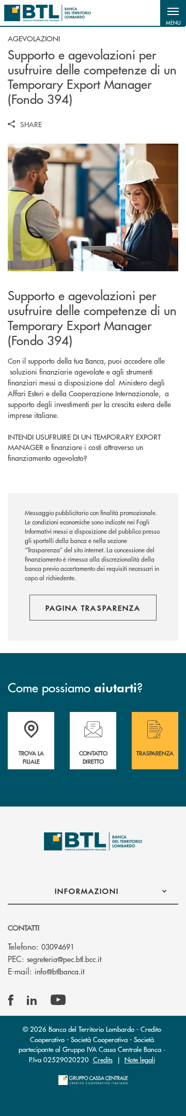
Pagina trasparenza (93, 607)
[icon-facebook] (11, 1000)
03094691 (57, 946)
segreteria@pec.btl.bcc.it (64, 959)
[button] (173, 13)
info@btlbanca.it (59, 971)
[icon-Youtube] (58, 1000)
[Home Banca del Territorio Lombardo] (47, 13)
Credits (103, 1059)
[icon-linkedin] (32, 1000)
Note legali (140, 1059)
